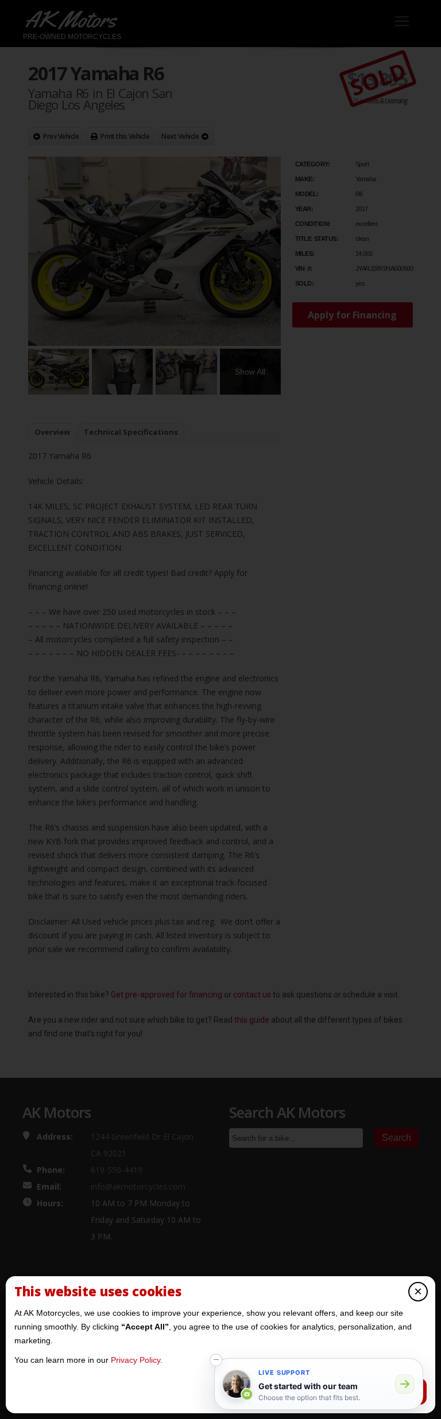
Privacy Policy (135, 1360)
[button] (216, 1360)
